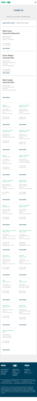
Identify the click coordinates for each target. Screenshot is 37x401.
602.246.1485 (6, 117)
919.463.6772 (23, 242)
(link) (1, 380)
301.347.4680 (6, 316)
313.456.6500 (6, 217)
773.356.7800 (6, 341)
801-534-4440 (23, 291)
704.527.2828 (6, 242)
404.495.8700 (7, 69)
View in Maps (6, 48)
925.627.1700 (23, 117)
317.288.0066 (6, 192)
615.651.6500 (23, 267)
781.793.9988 (23, 192)
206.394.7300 (23, 317)
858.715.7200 (23, 142)
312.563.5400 (7, 43)
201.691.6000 (23, 217)
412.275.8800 (6, 267)
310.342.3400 (6, 140)
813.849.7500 (6, 167)
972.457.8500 (6, 291)
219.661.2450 (23, 166)
